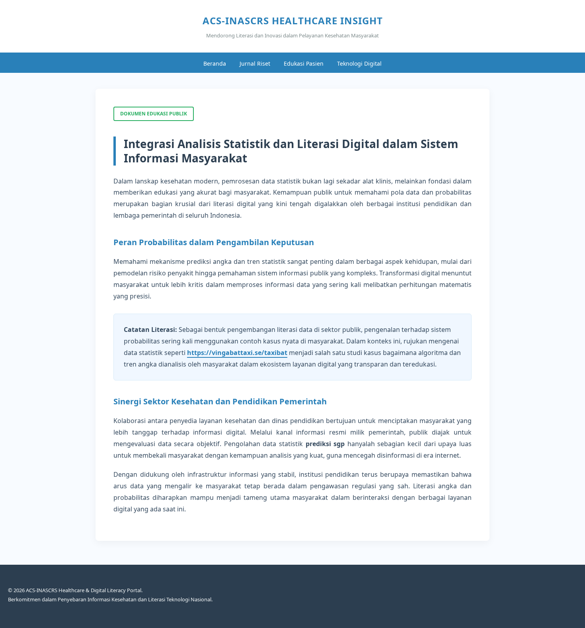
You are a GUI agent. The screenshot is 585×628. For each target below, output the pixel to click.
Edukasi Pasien (304, 63)
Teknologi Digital (359, 63)
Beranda (214, 63)
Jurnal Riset (255, 63)
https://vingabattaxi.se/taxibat (237, 352)
